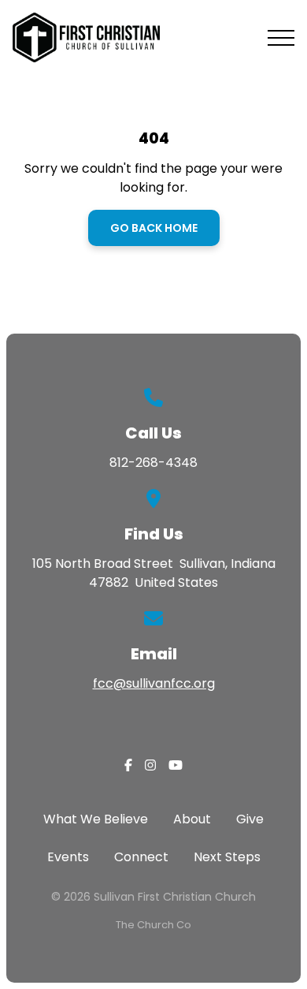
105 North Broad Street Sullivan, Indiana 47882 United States (154, 573)
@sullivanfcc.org (164, 683)
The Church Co (153, 924)
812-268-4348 (153, 462)
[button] (281, 37)
